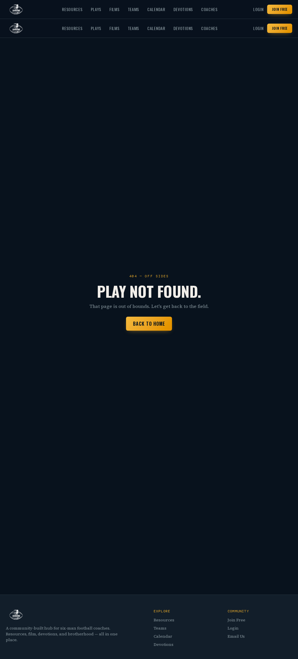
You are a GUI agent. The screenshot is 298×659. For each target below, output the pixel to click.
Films (114, 9)
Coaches (209, 9)
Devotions (183, 9)
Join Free (280, 9)
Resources (72, 9)
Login (258, 9)
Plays (96, 9)
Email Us (236, 636)
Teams (133, 9)
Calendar (156, 9)
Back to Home (149, 323)
